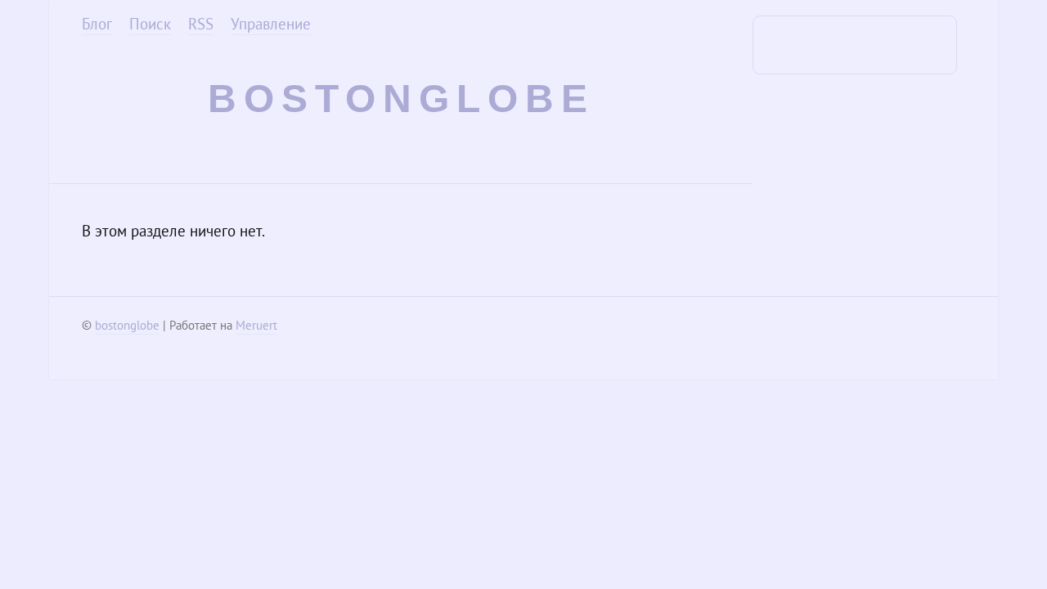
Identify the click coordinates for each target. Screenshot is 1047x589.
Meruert (256, 325)
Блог (97, 24)
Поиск (150, 24)
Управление (271, 24)
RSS (200, 24)
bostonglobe (401, 98)
